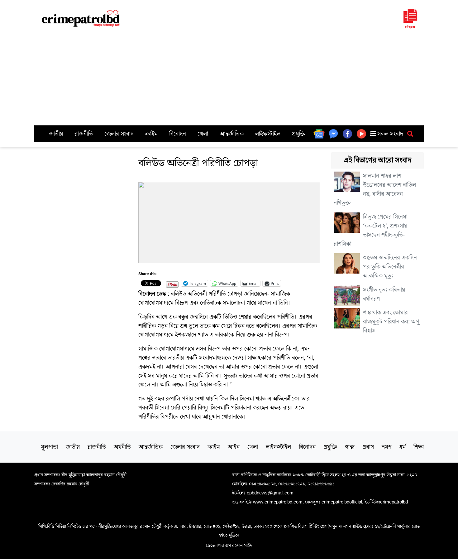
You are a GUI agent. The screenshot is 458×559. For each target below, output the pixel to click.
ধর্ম (402, 447)
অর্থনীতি (122, 447)
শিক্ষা (418, 447)
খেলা (203, 133)
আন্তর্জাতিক (232, 133)
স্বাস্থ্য (350, 447)
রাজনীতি (83, 133)
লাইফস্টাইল (267, 133)
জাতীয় (56, 133)
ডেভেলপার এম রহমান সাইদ (229, 545)
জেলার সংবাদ (119, 133)
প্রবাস (368, 447)
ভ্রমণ (386, 447)
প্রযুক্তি (299, 133)
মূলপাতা (49, 447)
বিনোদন (177, 133)
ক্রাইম (151, 133)
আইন (234, 447)
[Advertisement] (229, 78)
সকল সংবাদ (389, 133)
